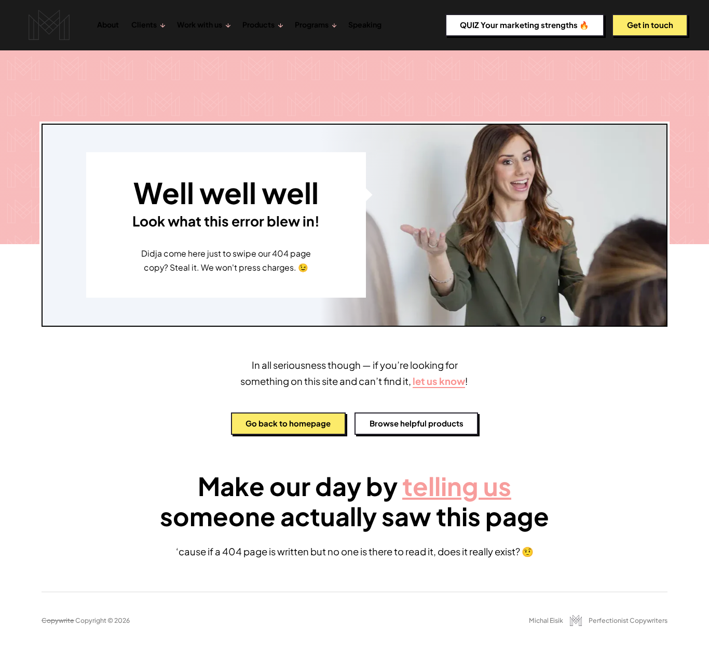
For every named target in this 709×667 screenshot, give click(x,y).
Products (258, 24)
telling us (456, 486)
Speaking (364, 24)
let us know (439, 381)
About (108, 24)
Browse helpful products (416, 423)
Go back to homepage (288, 423)
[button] (148, 25)
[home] (49, 25)
